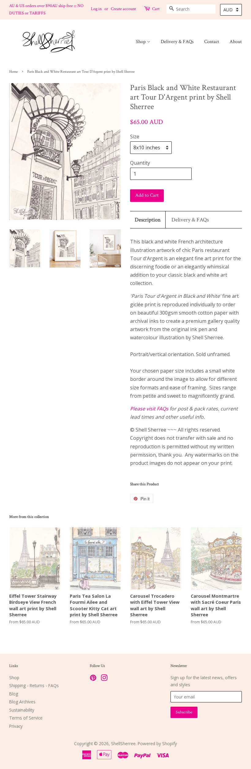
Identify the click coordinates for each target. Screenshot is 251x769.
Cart (155, 9)
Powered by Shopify (157, 743)
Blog (13, 694)
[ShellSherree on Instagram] (104, 679)
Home (13, 71)
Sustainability (21, 710)
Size (134, 136)
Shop (141, 41)
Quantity (140, 162)
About (236, 41)
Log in (96, 9)
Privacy (16, 726)
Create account (123, 9)
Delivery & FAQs (177, 41)
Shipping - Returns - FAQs (34, 685)
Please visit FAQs (149, 408)
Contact (211, 41)
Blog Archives (22, 702)
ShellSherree (123, 743)
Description (148, 219)
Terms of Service (26, 718)
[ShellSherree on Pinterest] (93, 679)
